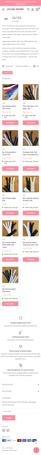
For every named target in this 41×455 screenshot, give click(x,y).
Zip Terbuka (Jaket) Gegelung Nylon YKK (30, 243)
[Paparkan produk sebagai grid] (34, 66)
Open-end (8, 72)
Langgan (8, 418)
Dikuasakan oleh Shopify (9, 450)
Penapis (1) (9, 66)
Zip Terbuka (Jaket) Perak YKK (9, 153)
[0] (37, 9)
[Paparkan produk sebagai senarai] (38, 66)
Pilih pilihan (10, 123)
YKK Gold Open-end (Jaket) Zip (30, 107)
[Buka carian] (28, 9)
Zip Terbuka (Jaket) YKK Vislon (9, 107)
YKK (3, 103)
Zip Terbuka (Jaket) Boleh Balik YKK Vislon (9, 244)
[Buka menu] (3, 9)
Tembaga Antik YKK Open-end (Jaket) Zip (30, 153)
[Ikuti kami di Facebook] (3, 430)
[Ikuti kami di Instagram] (7, 430)
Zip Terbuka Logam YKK (9, 199)
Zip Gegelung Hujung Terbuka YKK (30, 199)
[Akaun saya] (32, 9)
